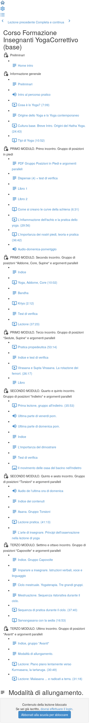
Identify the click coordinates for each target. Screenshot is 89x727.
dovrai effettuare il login (56, 709)
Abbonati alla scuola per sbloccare (44, 714)
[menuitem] (2, 10)
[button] (2, 4)
